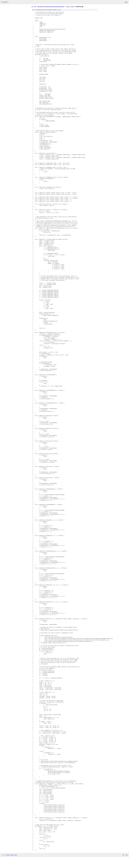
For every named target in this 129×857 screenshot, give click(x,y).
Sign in (126, 2)
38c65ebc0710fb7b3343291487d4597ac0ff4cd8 (50, 6)
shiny (67, 6)
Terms (15, 855)
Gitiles (8, 855)
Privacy (11, 855)
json (127, 854)
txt (123, 854)
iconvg (72, 6)
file (59, 9)
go (32, 6)
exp (35, 6)
